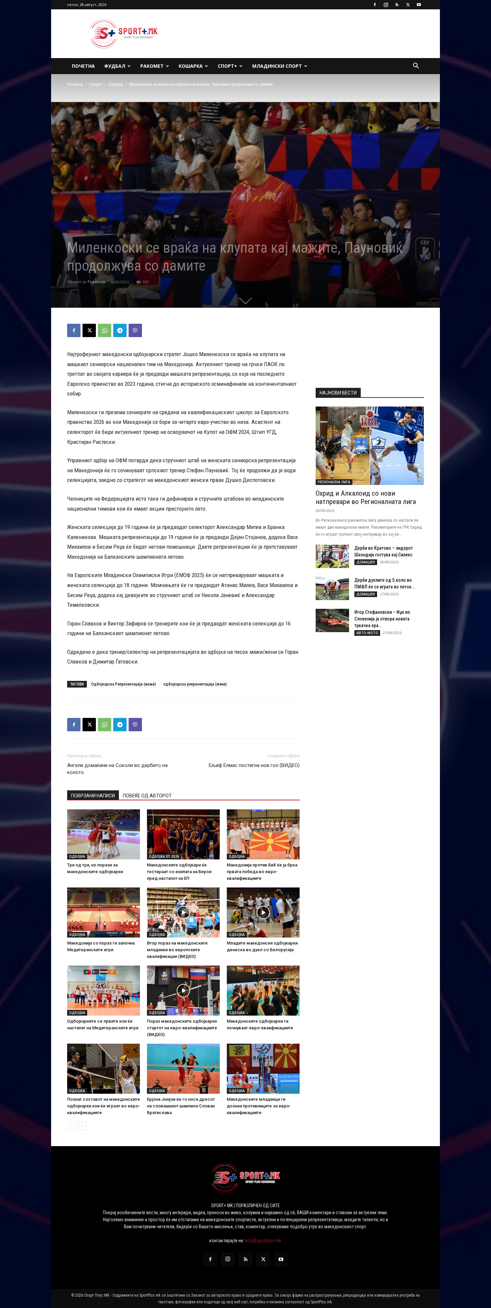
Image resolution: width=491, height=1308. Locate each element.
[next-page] (82, 1126)
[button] (416, 66)
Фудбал (114, 66)
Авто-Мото (367, 632)
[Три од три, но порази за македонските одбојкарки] (103, 834)
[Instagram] (386, 4)
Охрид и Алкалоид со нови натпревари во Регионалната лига (366, 497)
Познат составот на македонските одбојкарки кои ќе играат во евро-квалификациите (103, 1106)
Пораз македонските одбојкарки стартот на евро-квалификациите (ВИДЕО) (182, 1028)
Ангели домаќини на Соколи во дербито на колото (117, 768)
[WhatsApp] (104, 330)
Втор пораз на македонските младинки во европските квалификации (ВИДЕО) (177, 950)
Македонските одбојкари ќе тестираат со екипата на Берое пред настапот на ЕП (179, 871)
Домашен (365, 562)
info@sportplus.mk (263, 1240)
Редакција (96, 282)
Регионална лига (334, 482)
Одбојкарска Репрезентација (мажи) (123, 684)
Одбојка (116, 84)
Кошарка (191, 66)
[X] (408, 4)
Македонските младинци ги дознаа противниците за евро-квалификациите (259, 1106)
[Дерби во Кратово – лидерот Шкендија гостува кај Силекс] (332, 556)
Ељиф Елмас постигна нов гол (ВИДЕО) (254, 765)
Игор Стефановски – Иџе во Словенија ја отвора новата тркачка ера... (382, 618)
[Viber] (135, 330)
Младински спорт (277, 66)
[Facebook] (375, 4)
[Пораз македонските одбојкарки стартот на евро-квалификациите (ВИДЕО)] (183, 991)
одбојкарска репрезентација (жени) (195, 684)
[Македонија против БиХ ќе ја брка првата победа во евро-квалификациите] (263, 834)
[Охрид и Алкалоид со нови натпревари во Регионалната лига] (370, 446)
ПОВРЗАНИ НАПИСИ (93, 795)
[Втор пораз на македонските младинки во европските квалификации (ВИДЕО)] (183, 912)
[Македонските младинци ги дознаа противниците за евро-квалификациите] (263, 1069)
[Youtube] (419, 4)
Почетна (83, 66)
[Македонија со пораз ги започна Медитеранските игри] (103, 912)
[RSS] (397, 4)
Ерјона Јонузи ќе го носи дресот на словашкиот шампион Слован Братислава (181, 1106)
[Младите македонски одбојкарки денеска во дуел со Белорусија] (263, 912)
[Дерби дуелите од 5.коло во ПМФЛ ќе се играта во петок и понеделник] (332, 588)
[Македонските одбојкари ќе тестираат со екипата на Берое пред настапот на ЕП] (183, 834)
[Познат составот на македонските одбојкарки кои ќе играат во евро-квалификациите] (103, 1069)
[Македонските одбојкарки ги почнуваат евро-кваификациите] (263, 991)
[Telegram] (120, 330)
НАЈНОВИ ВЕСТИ (338, 393)
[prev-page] (71, 1126)
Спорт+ (227, 66)
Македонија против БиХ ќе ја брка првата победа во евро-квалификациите (262, 871)
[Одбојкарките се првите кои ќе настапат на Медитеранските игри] (103, 991)
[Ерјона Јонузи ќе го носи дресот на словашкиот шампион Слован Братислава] (183, 1069)
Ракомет (152, 66)
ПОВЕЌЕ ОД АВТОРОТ (147, 795)
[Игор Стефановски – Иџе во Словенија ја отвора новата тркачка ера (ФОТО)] (332, 620)
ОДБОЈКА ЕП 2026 (164, 856)
